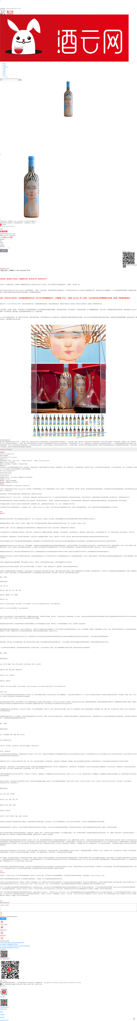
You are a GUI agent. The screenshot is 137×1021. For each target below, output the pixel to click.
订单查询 (15, 944)
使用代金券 (23, 946)
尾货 (4, 70)
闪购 (4, 63)
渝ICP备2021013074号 (75, 982)
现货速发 (5, 67)
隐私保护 (12, 947)
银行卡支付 (13, 946)
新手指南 (2, 944)
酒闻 (4, 71)
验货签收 (28, 946)
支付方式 (2, 946)
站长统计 (2, 1020)
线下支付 (18, 946)
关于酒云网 (3, 942)
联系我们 (22, 942)
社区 (4, 75)
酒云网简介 (8, 942)
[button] (1, 248)
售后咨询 (16, 947)
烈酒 (4, 65)
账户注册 (6, 944)
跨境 (4, 68)
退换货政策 (7, 947)
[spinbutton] (5, 248)
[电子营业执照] (1, 984)
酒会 (4, 73)
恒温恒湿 (18, 942)
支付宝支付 (7, 946)
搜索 (20, 79)
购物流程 (11, 944)
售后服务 (2, 947)
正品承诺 (13, 942)
